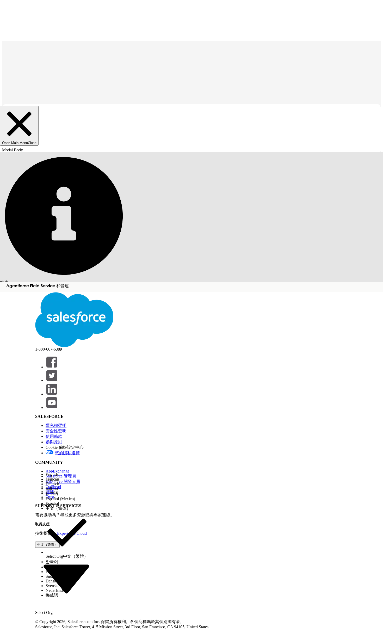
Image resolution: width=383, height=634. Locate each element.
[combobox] (66, 578)
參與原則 (54, 442)
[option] (67, 474)
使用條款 (54, 436)
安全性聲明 (56, 431)
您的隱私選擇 (67, 453)
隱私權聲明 (56, 425)
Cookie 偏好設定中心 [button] (65, 447)
